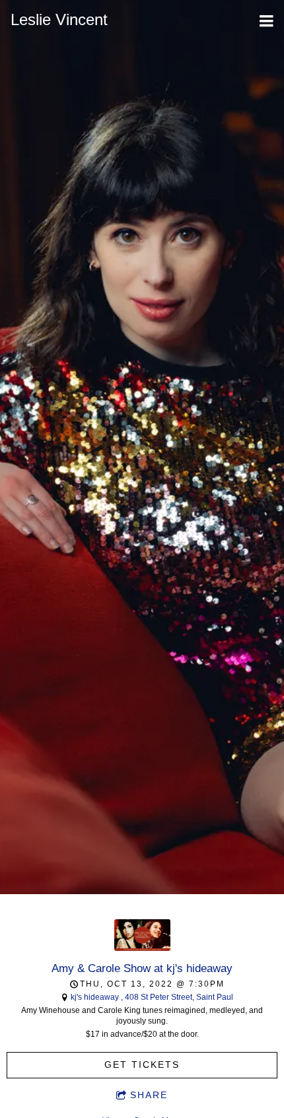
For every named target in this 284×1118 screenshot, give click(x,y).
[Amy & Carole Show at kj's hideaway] (142, 948)
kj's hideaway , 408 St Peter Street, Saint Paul (152, 997)
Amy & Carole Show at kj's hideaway (142, 968)
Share (149, 1095)
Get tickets (142, 1064)
